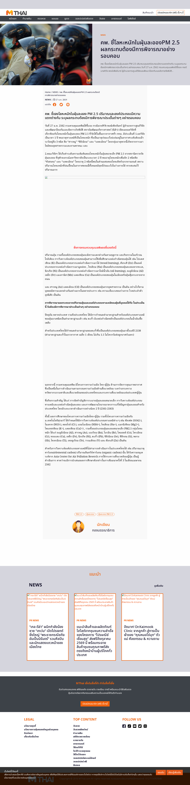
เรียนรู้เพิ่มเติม (174, 772)
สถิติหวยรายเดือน (81, 736)
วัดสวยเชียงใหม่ (80, 729)
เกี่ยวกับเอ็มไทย (31, 736)
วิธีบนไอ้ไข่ (78, 747)
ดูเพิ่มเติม (158, 586)
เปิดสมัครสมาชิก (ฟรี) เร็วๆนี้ (95, 703)
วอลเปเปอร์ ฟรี (80, 761)
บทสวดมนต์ (116, 18)
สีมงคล (76, 765)
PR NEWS (34, 620)
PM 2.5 (79, 514)
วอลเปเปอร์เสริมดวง (84, 18)
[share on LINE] (68, 104)
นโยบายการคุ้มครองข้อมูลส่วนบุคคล (41, 729)
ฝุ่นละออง (90, 514)
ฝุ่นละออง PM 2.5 (105, 514)
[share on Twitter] (61, 104)
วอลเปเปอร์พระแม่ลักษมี (84, 758)
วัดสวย (102, 18)
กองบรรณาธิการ (103, 530)
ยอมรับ (161, 772)
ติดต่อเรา (28, 733)
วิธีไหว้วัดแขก (79, 754)
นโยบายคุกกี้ (30, 726)
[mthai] (16, 12)
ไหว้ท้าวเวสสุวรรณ (81, 751)
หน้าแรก (12, 18)
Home (48, 92)
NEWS (103, 35)
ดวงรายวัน (78, 740)
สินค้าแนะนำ (148, 12)
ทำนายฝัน (27, 18)
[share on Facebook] (54, 104)
